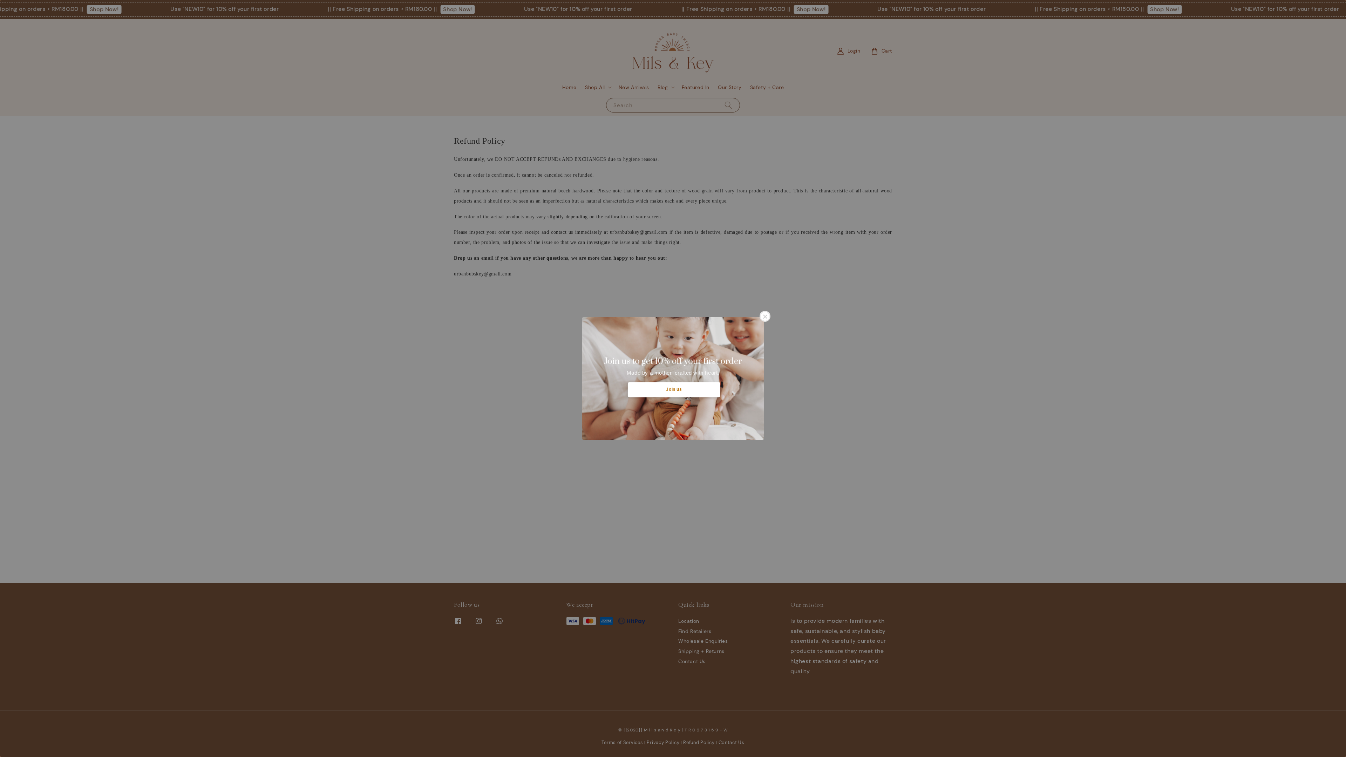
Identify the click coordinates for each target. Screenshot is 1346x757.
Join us (674, 389)
